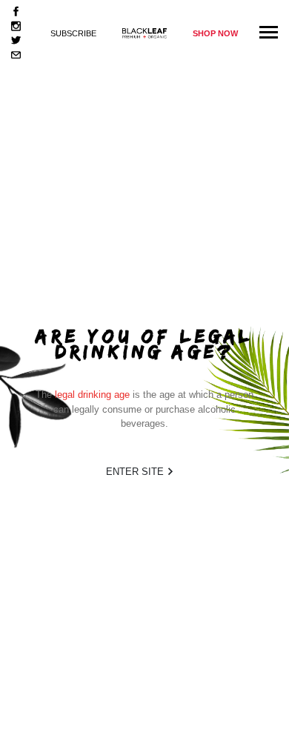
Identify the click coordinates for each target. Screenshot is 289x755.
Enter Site (136, 471)
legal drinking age (92, 394)
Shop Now (215, 33)
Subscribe (73, 33)
